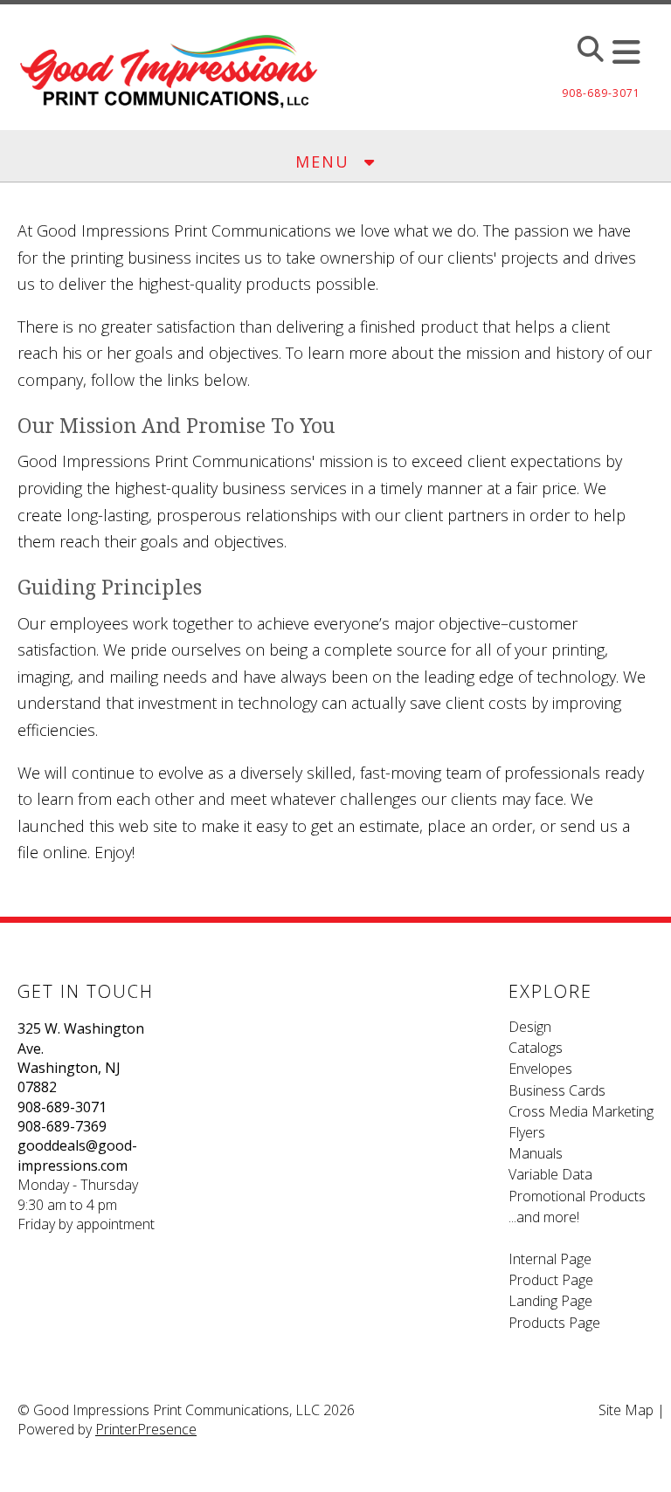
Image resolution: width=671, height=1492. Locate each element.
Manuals (535, 1153)
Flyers (526, 1132)
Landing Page (550, 1300)
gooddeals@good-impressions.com (77, 1155)
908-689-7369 (62, 1126)
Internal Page (549, 1259)
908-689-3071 (62, 1107)
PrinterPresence (146, 1429)
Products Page (554, 1322)
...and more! (543, 1217)
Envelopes (540, 1068)
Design (529, 1026)
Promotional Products (577, 1196)
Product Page (550, 1279)
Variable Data (550, 1174)
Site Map (626, 1410)
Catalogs (535, 1047)
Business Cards (556, 1090)
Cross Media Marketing (581, 1111)
